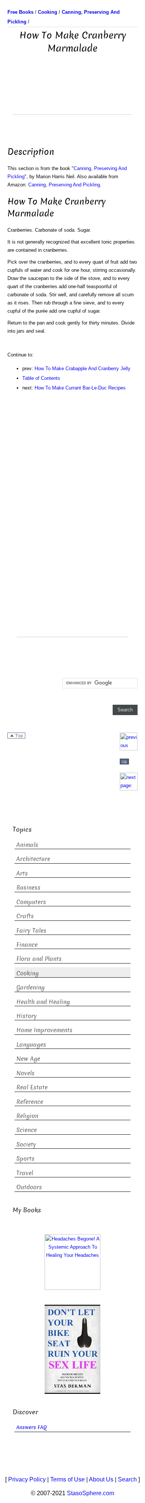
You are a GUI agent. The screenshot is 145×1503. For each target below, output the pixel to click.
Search (127, 1479)
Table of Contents (41, 378)
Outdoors (29, 1187)
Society (26, 1144)
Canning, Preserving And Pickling (64, 185)
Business (28, 887)
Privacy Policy (27, 1479)
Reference (29, 1102)
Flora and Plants (39, 959)
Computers (31, 902)
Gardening (30, 987)
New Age (28, 1059)
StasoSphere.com (90, 1493)
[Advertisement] (72, 95)
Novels (25, 1073)
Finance (27, 945)
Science (26, 1130)
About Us (101, 1479)
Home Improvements (44, 1030)
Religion (27, 1116)
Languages (31, 1045)
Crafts (25, 916)
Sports (25, 1159)
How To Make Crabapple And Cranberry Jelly (82, 368)
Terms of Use (67, 1479)
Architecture (33, 859)
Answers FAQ (31, 1427)
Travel (24, 1173)
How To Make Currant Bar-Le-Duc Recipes (80, 388)
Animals (27, 845)
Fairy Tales (31, 931)
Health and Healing (43, 1002)
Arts (22, 873)
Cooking (27, 973)
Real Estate (32, 1087)
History (26, 1016)
